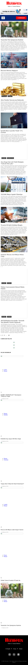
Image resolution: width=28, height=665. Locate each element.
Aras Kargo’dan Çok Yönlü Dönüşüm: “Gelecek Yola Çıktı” (12, 162)
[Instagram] (9, 654)
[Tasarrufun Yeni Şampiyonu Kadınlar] (14, 590)
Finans (3, 35)
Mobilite (6, 415)
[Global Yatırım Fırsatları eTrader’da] (14, 543)
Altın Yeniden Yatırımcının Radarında (12, 100)
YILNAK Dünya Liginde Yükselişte (11, 194)
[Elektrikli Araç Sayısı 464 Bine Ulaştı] (14, 405)
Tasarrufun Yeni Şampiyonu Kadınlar (12, 40)
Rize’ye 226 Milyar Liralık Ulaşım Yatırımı (12, 529)
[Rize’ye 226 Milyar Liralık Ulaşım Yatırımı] (14, 495)
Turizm (9, 283)
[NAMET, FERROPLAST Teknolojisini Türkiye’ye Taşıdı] (14, 361)
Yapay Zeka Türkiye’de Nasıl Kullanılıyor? (12, 483)
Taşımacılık (10, 158)
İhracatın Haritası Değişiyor (9, 70)
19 (8, 335)
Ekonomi (4, 66)
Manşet (9, 35)
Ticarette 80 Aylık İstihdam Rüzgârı (11, 225)
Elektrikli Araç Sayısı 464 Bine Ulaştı (11, 438)
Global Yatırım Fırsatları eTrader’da (10, 580)
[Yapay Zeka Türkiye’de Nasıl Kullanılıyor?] (14, 449)
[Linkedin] (18, 654)
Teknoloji (6, 459)
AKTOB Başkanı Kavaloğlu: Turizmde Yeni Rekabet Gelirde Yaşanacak (12, 321)
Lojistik (4, 190)
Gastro (5, 369)
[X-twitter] (14, 654)
